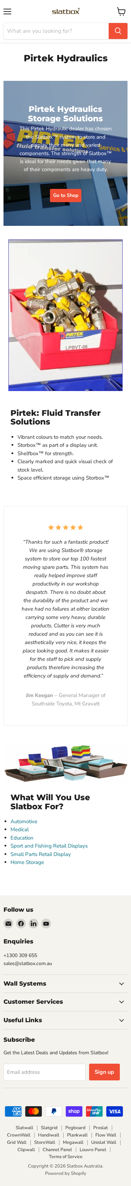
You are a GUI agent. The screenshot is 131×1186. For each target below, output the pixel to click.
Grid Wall (17, 1142)
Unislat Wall (103, 1142)
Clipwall (26, 1150)
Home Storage (27, 862)
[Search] (118, 31)
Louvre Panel (93, 1150)
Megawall (73, 1142)
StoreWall (44, 1142)
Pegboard (75, 1128)
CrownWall (18, 1135)
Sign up (104, 1072)
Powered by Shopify (65, 1173)
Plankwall (77, 1135)
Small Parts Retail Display (40, 854)
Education (22, 837)
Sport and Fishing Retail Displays (49, 845)
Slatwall (24, 1128)
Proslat (100, 1128)
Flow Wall (105, 1135)
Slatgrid (49, 1128)
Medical (19, 829)
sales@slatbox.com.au (27, 963)
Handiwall (48, 1135)
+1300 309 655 (20, 955)
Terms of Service (65, 1157)
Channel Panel (57, 1150)
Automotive (23, 821)
